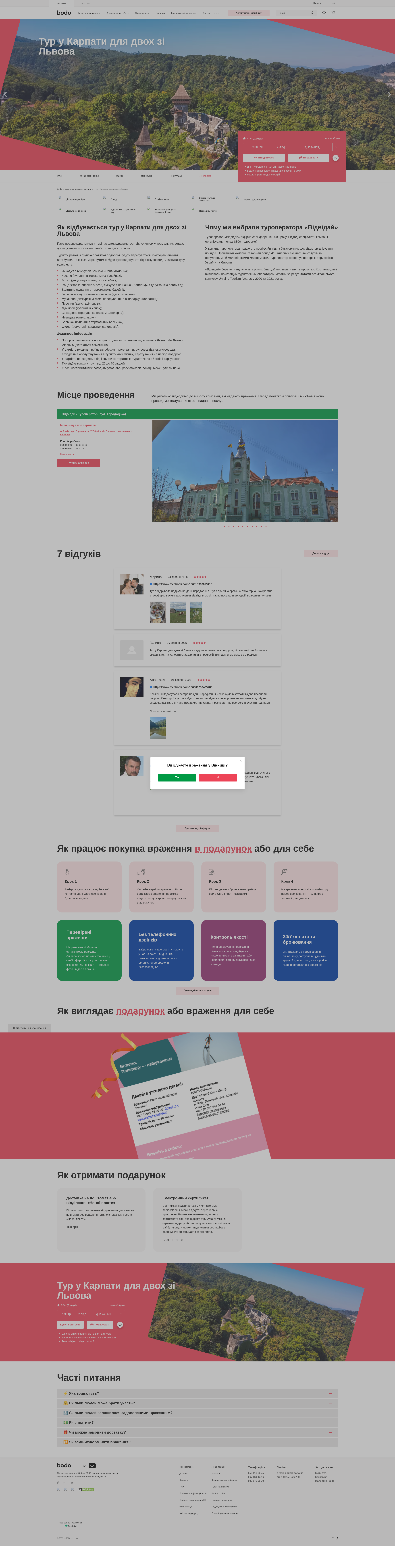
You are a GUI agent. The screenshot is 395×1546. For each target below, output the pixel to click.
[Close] (240, 761)
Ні (217, 777)
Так (177, 777)
